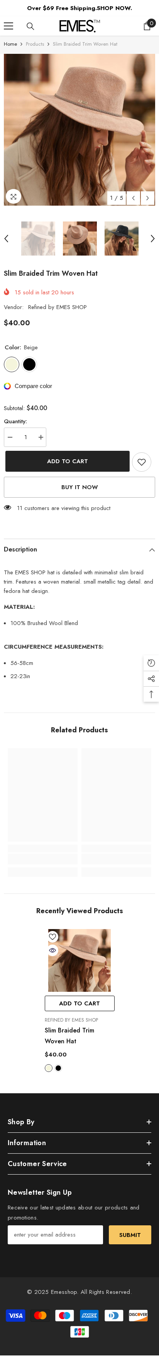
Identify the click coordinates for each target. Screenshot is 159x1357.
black (58, 1068)
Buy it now (79, 487)
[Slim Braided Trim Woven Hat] (80, 960)
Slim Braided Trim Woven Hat (69, 1036)
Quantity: (15, 421)
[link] (43, 859)
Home (10, 44)
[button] (133, 198)
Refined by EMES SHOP (57, 307)
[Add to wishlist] (141, 462)
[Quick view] (52, 950)
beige (48, 1068)
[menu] (8, 26)
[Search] (30, 26)
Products (35, 44)
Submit (130, 1235)
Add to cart (66, 461)
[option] (79, 130)
